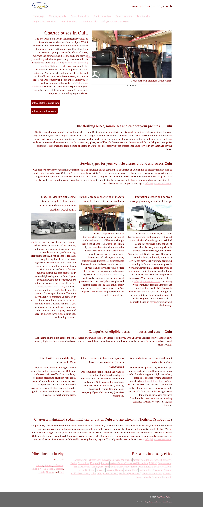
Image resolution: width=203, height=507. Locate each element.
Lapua (139, 477)
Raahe (134, 466)
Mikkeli (153, 463)
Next (169, 56)
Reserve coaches (124, 16)
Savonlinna (83, 463)
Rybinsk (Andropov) (119, 466)
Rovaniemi (142, 463)
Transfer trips (143, 16)
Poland (35, 468)
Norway (50, 472)
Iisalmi (73, 463)
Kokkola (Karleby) (80, 473)
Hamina (119, 470)
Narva (159, 473)
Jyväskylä (166, 466)
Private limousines (80, 16)
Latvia (42, 472)
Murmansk (126, 459)
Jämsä (135, 470)
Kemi (106, 466)
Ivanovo (167, 473)
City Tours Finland (164, 497)
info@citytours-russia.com (115, 21)
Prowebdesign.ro (167, 502)
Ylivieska (148, 466)
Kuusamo (106, 459)
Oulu (140, 466)
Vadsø (81, 470)
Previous (94, 56)
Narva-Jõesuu (149, 473)
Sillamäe (147, 477)
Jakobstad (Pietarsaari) (130, 473)
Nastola (167, 470)
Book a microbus (102, 16)
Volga (43, 468)
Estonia (59, 468)
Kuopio (94, 463)
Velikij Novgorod (154, 470)
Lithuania (58, 465)
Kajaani (136, 459)
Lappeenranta (164, 463)
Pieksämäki (131, 463)
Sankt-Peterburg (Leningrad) (88, 466)
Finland (48, 465)
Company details (57, 16)
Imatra (121, 463)
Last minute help (88, 21)
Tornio (157, 466)
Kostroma (90, 470)
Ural (61, 472)
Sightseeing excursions (45, 21)
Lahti (93, 473)
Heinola (127, 470)
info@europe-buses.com (44, 111)
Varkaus (114, 463)
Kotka (142, 470)
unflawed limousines (152, 381)
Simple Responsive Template (153, 502)
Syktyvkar (103, 463)
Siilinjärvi (166, 459)
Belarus (50, 468)
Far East (139, 254)
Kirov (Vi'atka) (110, 473)
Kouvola (110, 470)
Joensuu (116, 459)
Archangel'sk (80, 459)
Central (39, 465)
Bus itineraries (68, 21)
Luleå (99, 473)
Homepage (38, 16)
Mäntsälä (166, 477)
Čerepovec (155, 459)
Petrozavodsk (94, 459)
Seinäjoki (157, 477)
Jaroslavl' (100, 470)
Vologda (145, 459)
